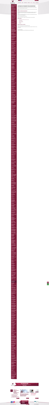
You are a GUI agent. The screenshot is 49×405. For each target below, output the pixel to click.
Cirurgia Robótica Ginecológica (13, 107)
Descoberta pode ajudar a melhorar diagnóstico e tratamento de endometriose (13, 376)
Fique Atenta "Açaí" (13, 164)
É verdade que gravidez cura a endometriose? (13, 166)
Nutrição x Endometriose (12, 167)
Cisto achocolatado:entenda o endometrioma (13, 41)
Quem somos (19, 2)
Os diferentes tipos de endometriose (13, 21)
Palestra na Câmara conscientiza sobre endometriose (13, 297)
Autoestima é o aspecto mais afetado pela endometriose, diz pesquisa (13, 270)
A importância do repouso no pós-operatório (13, 346)
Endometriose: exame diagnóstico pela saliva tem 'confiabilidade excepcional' (13, 192)
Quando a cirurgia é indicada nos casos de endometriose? (13, 48)
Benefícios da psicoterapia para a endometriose (13, 265)
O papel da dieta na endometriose (13, 368)
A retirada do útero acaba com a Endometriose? (13, 122)
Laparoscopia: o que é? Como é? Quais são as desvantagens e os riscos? (13, 278)
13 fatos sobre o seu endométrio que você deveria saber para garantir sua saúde (13, 230)
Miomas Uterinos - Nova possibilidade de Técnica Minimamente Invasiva (13, 293)
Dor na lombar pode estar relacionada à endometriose (13, 23)
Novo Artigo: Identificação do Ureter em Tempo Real (13, 73)
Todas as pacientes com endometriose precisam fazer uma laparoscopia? (13, 215)
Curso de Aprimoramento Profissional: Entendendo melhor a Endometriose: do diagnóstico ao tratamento (13, 218)
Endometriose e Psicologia (13, 258)
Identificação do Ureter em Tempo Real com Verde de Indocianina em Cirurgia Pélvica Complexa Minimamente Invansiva (24, 395)
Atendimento (37, 2)
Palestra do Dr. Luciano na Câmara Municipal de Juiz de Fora (13, 152)
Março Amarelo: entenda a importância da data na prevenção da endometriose (13, 118)
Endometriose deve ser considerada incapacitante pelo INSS (13, 257)
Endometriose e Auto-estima (13, 70)
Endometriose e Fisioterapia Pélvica (13, 353)
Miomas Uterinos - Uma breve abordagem (13, 291)
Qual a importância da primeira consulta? (13, 17)
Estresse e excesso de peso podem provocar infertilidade (13, 341)
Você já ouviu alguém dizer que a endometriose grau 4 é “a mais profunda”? (13, 15)
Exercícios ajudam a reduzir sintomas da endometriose (13, 212)
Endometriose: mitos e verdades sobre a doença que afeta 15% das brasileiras (13, 315)
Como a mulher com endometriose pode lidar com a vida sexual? (13, 188)
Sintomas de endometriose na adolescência (13, 263)
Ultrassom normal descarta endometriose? (13, 46)
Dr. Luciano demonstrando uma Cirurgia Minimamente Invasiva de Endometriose (13, 362)
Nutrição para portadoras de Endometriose (12, 136)
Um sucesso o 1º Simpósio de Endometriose (13, 332)
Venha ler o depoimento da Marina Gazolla (13, 115)
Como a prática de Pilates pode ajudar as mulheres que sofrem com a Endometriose (13, 183)
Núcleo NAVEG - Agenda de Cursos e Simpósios (13, 374)
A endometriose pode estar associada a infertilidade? (13, 44)
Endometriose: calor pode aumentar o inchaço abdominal (13, 208)
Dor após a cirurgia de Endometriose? (13, 61)
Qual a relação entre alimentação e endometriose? (13, 163)
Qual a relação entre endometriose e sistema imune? (13, 134)
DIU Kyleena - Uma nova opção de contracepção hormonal (13, 261)
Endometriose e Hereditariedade (13, 128)
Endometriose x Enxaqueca (13, 196)
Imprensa (29, 2)
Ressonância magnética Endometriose (13, 71)
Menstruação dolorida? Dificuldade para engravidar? (13, 144)
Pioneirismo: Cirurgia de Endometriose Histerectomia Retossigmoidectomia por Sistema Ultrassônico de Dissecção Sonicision (13, 242)
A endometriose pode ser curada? (13, 132)
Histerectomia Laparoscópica (12, 88)
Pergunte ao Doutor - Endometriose (13, 313)
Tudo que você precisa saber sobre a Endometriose (13, 178)
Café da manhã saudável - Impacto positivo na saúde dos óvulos (13, 222)
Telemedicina (36, 0)
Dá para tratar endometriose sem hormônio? (13, 39)
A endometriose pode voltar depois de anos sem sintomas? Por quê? (13, 120)
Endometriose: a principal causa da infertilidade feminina (13, 339)
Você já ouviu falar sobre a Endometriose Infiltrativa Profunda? (13, 90)
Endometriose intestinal (12, 329)
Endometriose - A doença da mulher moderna (13, 331)
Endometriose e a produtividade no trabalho (13, 195)
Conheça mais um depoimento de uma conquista (13, 57)
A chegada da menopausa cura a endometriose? (13, 268)
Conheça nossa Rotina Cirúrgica (13, 285)
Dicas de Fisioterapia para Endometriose (13, 301)
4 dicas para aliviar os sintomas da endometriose (13, 185)
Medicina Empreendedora (13, 370)
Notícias (17, 398)
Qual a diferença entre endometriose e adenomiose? (13, 60)
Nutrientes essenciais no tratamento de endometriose (13, 160)
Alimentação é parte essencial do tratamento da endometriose (13, 52)
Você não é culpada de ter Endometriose (13, 50)
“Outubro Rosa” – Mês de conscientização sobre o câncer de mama (13, 97)
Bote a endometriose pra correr (13, 142)
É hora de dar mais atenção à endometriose (13, 180)
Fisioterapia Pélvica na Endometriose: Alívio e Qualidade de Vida (13, 124)
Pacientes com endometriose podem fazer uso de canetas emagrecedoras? (13, 55)
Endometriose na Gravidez (13, 173)
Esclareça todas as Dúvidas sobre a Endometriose (13, 322)
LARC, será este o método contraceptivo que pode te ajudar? (13, 273)
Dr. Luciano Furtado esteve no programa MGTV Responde (13, 300)
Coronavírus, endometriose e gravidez (13, 284)
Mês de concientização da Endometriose (13, 190)
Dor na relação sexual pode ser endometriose (13, 360)
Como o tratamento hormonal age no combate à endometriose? (13, 225)
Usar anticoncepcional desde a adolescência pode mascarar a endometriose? (13, 37)
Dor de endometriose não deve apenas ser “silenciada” (13, 27)
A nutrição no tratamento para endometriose (13, 281)
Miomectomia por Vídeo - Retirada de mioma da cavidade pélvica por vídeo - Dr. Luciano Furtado (13, 175)
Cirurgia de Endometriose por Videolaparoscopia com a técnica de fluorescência (13, 147)
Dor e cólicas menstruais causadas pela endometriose (13, 303)
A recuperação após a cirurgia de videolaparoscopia (13, 140)
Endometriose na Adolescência (13, 156)
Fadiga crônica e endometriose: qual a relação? (13, 169)
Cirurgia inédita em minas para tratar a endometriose (13, 318)
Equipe (22, 2)
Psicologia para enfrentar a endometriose (13, 112)
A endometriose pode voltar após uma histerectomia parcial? (13, 9)
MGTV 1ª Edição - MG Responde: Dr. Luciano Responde (13, 150)
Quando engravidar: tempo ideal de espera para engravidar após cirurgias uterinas (13, 306)
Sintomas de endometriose (12, 203)
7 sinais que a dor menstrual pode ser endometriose (13, 87)
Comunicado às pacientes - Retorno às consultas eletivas (13, 287)
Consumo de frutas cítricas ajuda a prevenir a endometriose (13, 250)
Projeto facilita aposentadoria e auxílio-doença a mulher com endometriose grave (13, 200)
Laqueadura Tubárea (13, 161)
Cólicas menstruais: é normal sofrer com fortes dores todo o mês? (13, 245)
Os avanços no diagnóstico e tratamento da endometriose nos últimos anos (13, 67)
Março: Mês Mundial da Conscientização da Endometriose (13, 358)
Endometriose (12, 369)
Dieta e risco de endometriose (13, 325)
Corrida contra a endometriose (13, 113)
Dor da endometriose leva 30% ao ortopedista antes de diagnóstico (13, 253)
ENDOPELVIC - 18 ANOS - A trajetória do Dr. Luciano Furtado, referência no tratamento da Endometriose (13, 79)
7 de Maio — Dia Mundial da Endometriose (13, 25)
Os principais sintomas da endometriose (13, 324)
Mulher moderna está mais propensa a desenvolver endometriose (13, 205)
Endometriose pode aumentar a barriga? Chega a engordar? (13, 232)
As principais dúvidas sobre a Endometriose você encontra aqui (13, 106)
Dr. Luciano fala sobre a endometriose (13, 254)
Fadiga (12, 104)
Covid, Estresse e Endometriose (13, 157)
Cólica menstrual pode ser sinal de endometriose (13, 350)
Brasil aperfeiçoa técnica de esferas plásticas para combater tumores (13, 356)
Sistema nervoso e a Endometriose (13, 18)
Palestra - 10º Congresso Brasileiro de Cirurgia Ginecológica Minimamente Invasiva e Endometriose (13, 6)
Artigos (34, 2)
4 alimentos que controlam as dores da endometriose (13, 227)
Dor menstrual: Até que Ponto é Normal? (13, 83)
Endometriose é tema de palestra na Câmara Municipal (13, 320)
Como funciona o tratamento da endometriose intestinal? (13, 238)
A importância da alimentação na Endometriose (13, 76)
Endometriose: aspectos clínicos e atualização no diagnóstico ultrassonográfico (13, 311)
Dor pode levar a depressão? (13, 84)
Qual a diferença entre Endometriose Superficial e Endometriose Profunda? (13, 235)
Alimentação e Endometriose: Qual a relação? (13, 93)
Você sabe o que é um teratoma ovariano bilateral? (13, 154)
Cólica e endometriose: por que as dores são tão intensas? (13, 210)
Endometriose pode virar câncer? (13, 352)
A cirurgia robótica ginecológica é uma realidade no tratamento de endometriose (13, 102)
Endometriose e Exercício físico (13, 295)
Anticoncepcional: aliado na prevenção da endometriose (13, 99)
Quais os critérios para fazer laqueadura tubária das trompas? (13, 343)
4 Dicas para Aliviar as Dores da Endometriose (13, 126)
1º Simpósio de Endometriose (12, 334)
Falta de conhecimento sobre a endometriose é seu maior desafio (13, 248)
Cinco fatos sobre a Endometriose (13, 171)
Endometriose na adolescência (13, 327)
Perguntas (36, 398)
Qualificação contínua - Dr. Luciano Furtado (13, 289)
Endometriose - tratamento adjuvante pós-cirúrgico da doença (13, 366)
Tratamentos (25, 2)
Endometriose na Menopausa (13, 81)
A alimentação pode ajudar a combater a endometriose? (33, 393)
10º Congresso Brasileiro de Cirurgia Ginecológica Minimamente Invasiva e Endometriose (13, 11)
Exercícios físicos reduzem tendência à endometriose (13, 138)
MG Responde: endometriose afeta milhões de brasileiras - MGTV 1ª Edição (13, 34)
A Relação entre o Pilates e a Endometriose (13, 130)
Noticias (31, 2)
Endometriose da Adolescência (13, 198)
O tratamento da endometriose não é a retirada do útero (13, 95)
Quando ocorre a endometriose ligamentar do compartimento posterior (13, 64)
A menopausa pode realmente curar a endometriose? (13, 110)
